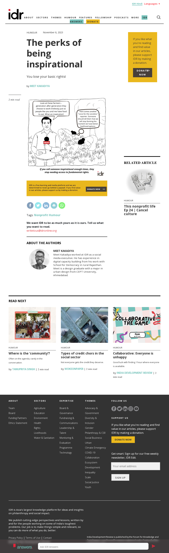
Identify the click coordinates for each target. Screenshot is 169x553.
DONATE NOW (143, 72)
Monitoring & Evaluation (66, 440)
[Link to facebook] (113, 408)
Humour (70, 17)
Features (85, 17)
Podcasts (121, 17)
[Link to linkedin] (125, 408)
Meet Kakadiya (39, 86)
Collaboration (92, 457)
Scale (88, 477)
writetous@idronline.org (42, 230)
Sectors (42, 17)
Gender (89, 427)
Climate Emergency (95, 447)
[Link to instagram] (130, 408)
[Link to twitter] (119, 408)
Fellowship (103, 17)
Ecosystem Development (92, 465)
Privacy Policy (16, 537)
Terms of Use (33, 537)
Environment (41, 418)
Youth (88, 487)
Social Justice (92, 482)
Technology (66, 452)
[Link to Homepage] (16, 18)
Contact (47, 537)
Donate (93, 21)
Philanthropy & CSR (95, 432)
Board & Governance (66, 411)
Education (39, 413)
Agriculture (39, 408)
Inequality (90, 472)
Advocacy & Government (92, 411)
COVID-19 (90, 452)
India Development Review (134, 372)
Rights (37, 427)
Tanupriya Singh (23, 369)
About (29, 17)
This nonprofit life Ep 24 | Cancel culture (139, 210)
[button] (24, 546)
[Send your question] (153, 546)
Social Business (93, 437)
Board (12, 413)
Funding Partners (18, 418)
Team (12, 408)
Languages (152, 3)
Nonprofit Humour (47, 215)
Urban (88, 442)
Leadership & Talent (67, 430)
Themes (56, 17)
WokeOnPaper (73, 368)
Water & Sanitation (44, 437)
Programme (66, 447)
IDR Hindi (137, 3)
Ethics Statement (18, 423)
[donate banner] (67, 196)
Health (37, 423)
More (135, 17)
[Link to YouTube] (136, 408)
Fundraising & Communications (69, 420)
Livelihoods (40, 432)
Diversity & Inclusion (91, 420)
